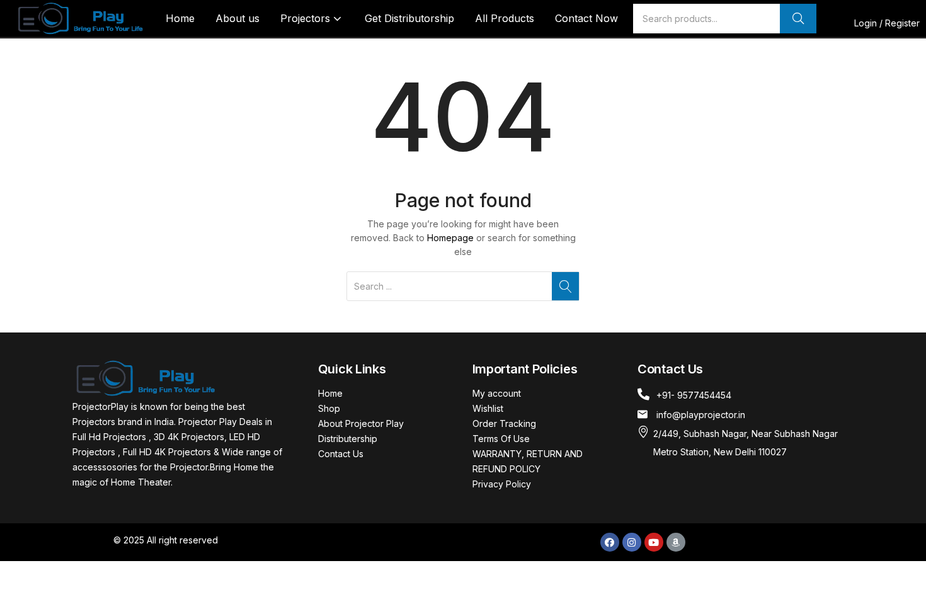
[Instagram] (631, 542)
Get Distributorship (409, 18)
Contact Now (586, 18)
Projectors (306, 18)
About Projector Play (361, 423)
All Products (504, 18)
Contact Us (340, 453)
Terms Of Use (501, 438)
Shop (329, 408)
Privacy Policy (501, 484)
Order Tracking (504, 423)
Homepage (450, 237)
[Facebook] (609, 542)
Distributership (347, 438)
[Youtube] (653, 542)
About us (237, 18)
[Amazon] (675, 542)
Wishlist (487, 408)
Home (180, 18)
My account (496, 393)
